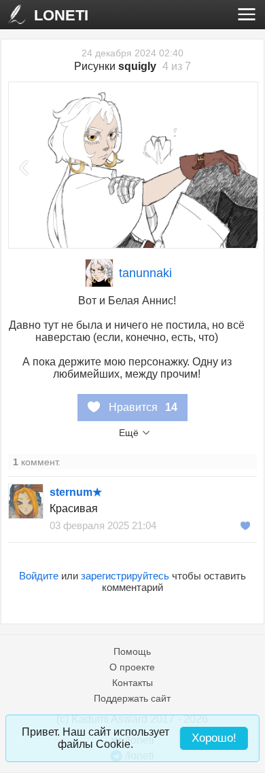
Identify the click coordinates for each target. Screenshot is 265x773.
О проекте (132, 667)
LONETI (61, 15)
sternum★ (76, 492)
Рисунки (115, 66)
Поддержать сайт (132, 698)
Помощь (132, 651)
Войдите (38, 575)
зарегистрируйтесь (125, 575)
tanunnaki (145, 273)
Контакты (132, 682)
